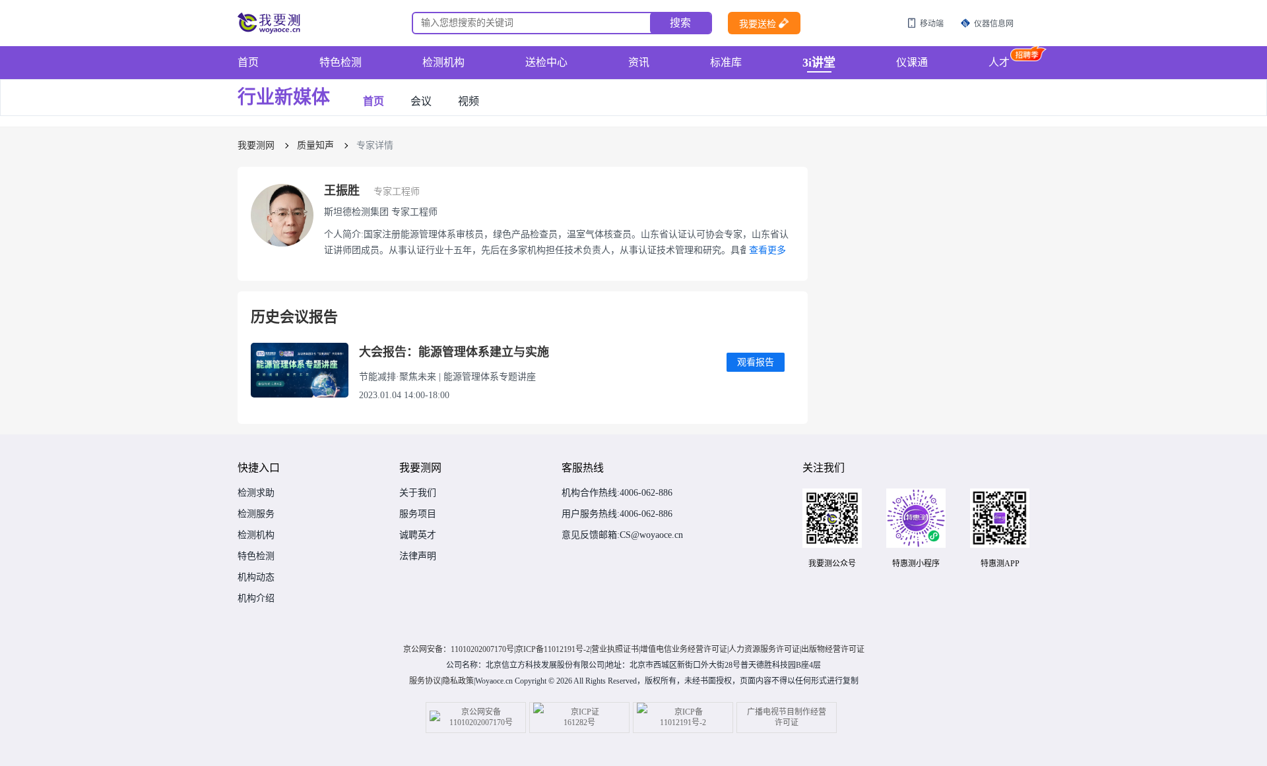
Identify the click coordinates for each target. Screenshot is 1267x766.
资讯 (638, 62)
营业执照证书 (615, 649)
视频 (468, 101)
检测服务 (256, 514)
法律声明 (417, 556)
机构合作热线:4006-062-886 (617, 493)
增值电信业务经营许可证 (683, 649)
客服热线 (583, 467)
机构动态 (256, 577)
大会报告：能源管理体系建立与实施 (454, 352)
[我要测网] (271, 23)
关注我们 (823, 467)
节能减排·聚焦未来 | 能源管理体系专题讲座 (447, 377)
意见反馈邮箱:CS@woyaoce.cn (622, 535)
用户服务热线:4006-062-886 (617, 514)
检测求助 (256, 493)
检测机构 (443, 62)
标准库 (726, 62)
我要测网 (256, 145)
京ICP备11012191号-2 (552, 649)
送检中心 (546, 62)
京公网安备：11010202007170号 (458, 649)
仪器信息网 (994, 23)
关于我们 (417, 493)
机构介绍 (256, 598)
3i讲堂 (818, 62)
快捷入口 (259, 467)
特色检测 (340, 62)
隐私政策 (458, 681)
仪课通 (912, 62)
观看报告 (755, 362)
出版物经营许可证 (832, 649)
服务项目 (417, 514)
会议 (421, 101)
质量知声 (315, 145)
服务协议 (425, 681)
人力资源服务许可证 (764, 649)
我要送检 (757, 24)
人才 (999, 62)
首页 (248, 62)
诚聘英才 (417, 535)
